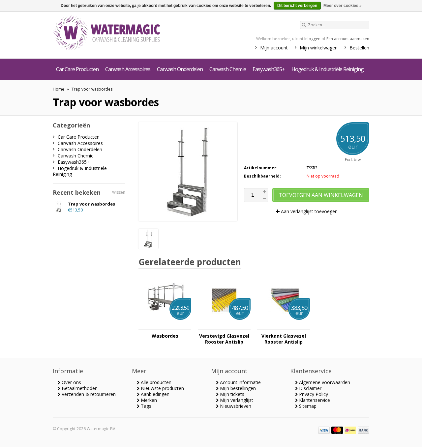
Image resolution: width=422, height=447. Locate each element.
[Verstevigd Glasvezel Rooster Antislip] (224, 326)
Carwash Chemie (227, 69)
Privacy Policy (313, 394)
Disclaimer (309, 388)
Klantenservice (314, 400)
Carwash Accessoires (127, 69)
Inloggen (312, 39)
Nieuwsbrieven (235, 406)
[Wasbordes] (164, 326)
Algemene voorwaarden (324, 382)
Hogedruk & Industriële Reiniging (327, 69)
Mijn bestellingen (237, 388)
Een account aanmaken (347, 39)
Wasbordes (165, 336)
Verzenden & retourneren (88, 394)
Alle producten (155, 382)
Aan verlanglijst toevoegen (309, 211)
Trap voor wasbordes (92, 89)
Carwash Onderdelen (180, 69)
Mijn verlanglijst (236, 400)
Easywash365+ (269, 69)
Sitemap (307, 406)
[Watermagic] (119, 34)
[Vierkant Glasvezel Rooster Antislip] (283, 326)
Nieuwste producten (161, 388)
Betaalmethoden (79, 388)
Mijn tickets (231, 394)
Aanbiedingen (154, 394)
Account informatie (240, 382)
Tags (145, 406)
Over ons (70, 382)
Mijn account (274, 47)
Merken (148, 400)
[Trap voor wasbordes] (148, 247)
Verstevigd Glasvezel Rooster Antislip (224, 339)
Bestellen (359, 47)
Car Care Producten (77, 69)
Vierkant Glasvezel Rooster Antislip (283, 339)
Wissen (118, 192)
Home (58, 89)
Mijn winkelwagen (319, 47)
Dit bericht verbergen (297, 5)
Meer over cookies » (342, 5)
